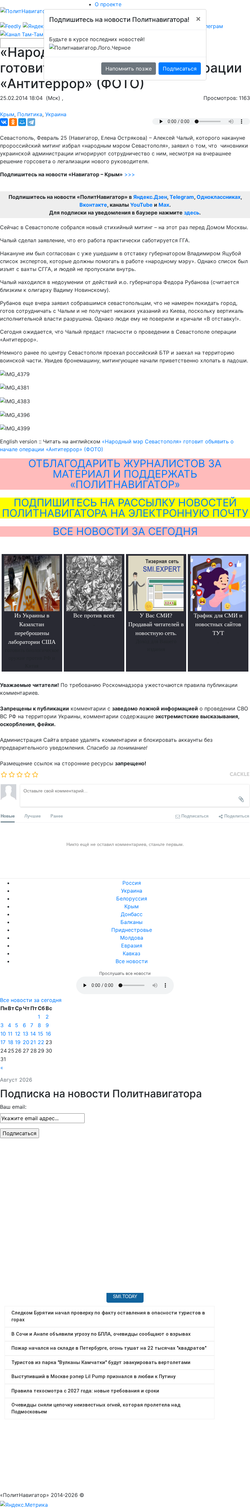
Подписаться (180, 68)
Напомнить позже (128, 68)
